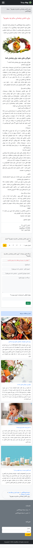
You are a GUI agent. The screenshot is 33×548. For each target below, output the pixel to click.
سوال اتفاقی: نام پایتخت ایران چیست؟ (20, 295)
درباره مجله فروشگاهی (23, 510)
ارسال (28, 303)
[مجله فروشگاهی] (26, 3)
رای (5, 245)
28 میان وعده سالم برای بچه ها (24, 427)
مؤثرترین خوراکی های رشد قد (24, 384)
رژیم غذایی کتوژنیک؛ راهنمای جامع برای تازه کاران (20, 342)
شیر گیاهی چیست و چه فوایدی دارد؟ (22, 470)
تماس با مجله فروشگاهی (22, 513)
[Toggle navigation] (3, 2)
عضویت (28, 534)
